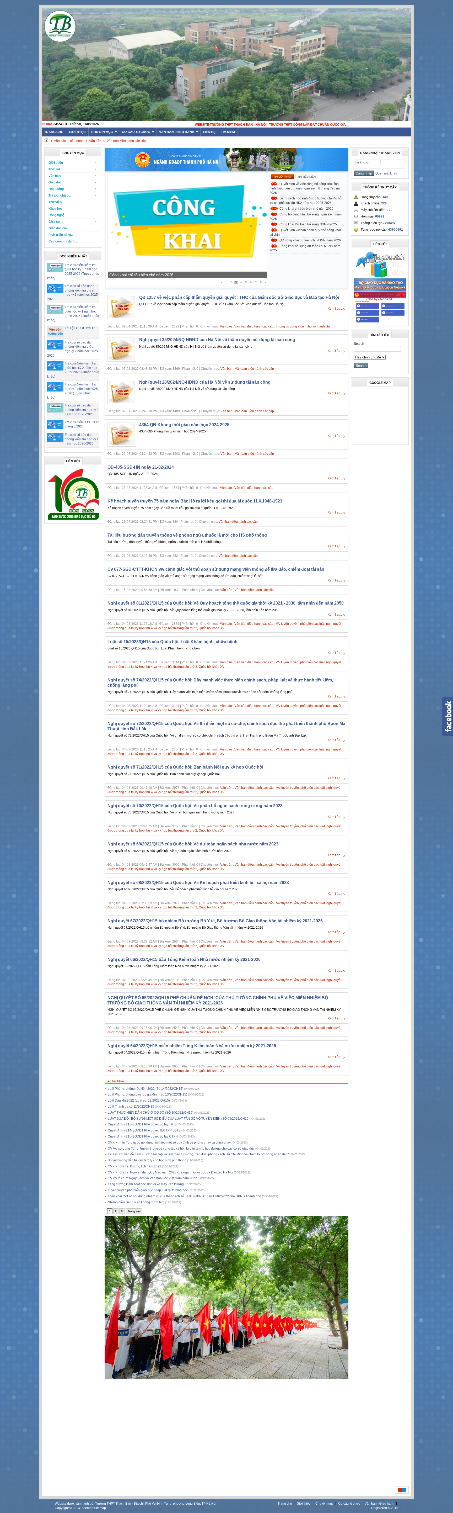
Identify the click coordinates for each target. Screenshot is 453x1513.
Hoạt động (56, 189)
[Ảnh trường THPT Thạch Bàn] (226, 1378)
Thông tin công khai (290, 326)
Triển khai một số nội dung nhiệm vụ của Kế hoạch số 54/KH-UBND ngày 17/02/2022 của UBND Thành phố (184, 1196)
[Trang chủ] (46, 141)
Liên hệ (209, 132)
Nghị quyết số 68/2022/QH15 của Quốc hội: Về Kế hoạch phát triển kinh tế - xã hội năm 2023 (198, 882)
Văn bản (95, 141)
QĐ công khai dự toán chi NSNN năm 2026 (310, 240)
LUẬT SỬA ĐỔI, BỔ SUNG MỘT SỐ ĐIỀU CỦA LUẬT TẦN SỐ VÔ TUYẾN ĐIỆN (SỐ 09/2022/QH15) (179, 1118)
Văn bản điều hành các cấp (126, 141)
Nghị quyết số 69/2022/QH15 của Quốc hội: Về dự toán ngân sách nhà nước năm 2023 (192, 844)
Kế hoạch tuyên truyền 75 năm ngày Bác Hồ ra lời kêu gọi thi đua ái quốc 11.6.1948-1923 (194, 501)
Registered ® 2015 (384, 1508)
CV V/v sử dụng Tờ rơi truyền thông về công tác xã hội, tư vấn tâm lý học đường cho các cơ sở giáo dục (181, 1148)
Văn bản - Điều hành (176, 132)
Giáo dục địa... (58, 228)
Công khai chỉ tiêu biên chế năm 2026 (306, 208)
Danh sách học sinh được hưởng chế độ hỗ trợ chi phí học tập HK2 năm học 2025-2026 (305, 201)
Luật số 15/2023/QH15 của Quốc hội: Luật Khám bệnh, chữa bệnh (172, 641)
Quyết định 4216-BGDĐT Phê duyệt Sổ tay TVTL (142, 1124)
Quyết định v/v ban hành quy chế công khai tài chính (305, 232)
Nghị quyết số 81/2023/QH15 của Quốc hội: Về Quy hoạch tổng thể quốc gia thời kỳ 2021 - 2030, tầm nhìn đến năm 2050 (225, 603)
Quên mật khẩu (385, 173)
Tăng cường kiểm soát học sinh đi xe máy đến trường (146, 1184)
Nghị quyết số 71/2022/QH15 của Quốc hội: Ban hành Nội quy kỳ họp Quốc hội (185, 767)
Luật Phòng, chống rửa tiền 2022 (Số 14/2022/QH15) (145, 1089)
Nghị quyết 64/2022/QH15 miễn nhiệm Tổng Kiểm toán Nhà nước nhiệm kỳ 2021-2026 (191, 1046)
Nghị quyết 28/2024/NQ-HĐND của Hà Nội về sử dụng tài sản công (205, 382)
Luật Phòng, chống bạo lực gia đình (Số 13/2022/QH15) (147, 1094)
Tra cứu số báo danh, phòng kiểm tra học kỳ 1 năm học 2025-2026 (82, 439)
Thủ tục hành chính (319, 326)
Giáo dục (55, 182)
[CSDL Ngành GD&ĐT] (380, 322)
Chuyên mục (102, 132)
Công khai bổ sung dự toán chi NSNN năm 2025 (304, 248)
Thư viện (55, 202)
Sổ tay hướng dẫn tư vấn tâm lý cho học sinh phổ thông (147, 1160)
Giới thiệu (77, 132)
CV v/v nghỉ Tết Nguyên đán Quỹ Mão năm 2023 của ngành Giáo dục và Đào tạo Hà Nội (170, 1172)
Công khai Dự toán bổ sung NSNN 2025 (143, 275)
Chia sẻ (54, 222)
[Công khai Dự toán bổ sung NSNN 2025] (187, 269)
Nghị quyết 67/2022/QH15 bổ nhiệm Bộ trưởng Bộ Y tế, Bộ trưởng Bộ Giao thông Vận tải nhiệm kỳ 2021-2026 (215, 921)
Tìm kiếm (228, 132)
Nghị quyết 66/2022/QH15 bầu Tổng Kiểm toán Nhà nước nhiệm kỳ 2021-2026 (184, 959)
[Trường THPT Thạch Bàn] (73, 520)
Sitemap (87, 1508)
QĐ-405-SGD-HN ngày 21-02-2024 (140, 467)
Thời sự (54, 169)
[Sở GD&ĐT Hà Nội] (226, 170)
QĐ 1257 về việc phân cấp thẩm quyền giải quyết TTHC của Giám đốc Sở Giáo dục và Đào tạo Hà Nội (239, 297)
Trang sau (134, 1211)
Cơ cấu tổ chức (136, 132)
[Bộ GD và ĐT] (380, 290)
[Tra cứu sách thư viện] (380, 277)
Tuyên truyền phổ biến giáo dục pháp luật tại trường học (148, 1190)
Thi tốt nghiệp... (59, 195)
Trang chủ (285, 1503)
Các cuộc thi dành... (63, 241)
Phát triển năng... (60, 235)
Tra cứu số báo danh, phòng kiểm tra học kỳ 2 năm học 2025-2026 (82, 410)
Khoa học (55, 208)
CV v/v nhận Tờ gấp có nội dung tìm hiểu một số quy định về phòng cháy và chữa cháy (169, 1142)
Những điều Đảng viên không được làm (136, 1202)
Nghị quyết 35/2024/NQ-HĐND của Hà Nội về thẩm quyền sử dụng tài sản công (217, 339)
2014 (76, 1508)
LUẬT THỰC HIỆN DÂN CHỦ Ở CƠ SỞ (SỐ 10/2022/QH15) (150, 1112)
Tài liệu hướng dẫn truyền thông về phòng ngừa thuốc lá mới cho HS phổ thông (187, 535)
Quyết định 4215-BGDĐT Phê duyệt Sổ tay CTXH (143, 1136)
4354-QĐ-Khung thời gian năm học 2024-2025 (184, 424)
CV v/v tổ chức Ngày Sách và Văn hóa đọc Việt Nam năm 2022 (152, 1178)
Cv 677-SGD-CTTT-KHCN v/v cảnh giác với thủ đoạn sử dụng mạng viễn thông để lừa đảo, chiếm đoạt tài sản (215, 569)
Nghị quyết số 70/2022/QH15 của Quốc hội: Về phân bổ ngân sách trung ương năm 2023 (195, 805)
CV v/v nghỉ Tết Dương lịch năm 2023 (134, 1166)
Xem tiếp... (335, 308)
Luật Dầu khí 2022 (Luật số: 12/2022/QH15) (139, 1100)
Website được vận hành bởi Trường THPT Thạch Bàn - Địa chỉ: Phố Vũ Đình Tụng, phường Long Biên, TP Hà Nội (135, 1503)
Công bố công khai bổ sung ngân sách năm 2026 (305, 217)
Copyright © (64, 1508)
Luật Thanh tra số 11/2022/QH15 (131, 1106)
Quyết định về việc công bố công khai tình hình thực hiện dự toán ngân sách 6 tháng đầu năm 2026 (305, 188)
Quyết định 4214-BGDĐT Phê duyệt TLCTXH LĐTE (144, 1130)
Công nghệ (56, 215)
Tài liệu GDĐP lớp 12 (80, 328)
